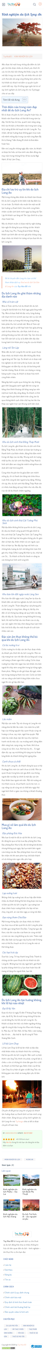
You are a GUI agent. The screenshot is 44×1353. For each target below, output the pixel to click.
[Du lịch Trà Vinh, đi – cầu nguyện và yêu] (30, 1205)
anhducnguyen (11, 1133)
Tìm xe (7, 1279)
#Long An (29, 1159)
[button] (23, 100)
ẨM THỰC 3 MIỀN (18, 1329)
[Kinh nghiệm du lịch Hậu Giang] (11, 1205)
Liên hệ (8, 1265)
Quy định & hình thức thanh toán (18, 1302)
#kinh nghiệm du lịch (12, 1159)
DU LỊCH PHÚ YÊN (12, 1326)
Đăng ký (8, 1274)
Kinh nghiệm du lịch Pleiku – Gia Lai (10, 1191)
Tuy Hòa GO (22, 1345)
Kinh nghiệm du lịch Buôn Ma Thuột (29, 1191)
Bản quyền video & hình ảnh (17, 1312)
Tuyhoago (19, 1121)
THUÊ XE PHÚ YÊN (18, 1336)
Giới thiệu (9, 1270)
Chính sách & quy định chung (17, 1292)
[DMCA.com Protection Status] (8, 1348)
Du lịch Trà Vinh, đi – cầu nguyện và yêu (29, 1216)
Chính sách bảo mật (13, 1297)
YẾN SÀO (21, 1333)
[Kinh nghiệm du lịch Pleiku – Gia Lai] (11, 1180)
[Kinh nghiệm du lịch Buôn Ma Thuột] (30, 1180)
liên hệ (8, 1142)
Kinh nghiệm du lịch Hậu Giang (10, 1215)
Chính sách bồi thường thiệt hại (17, 1307)
